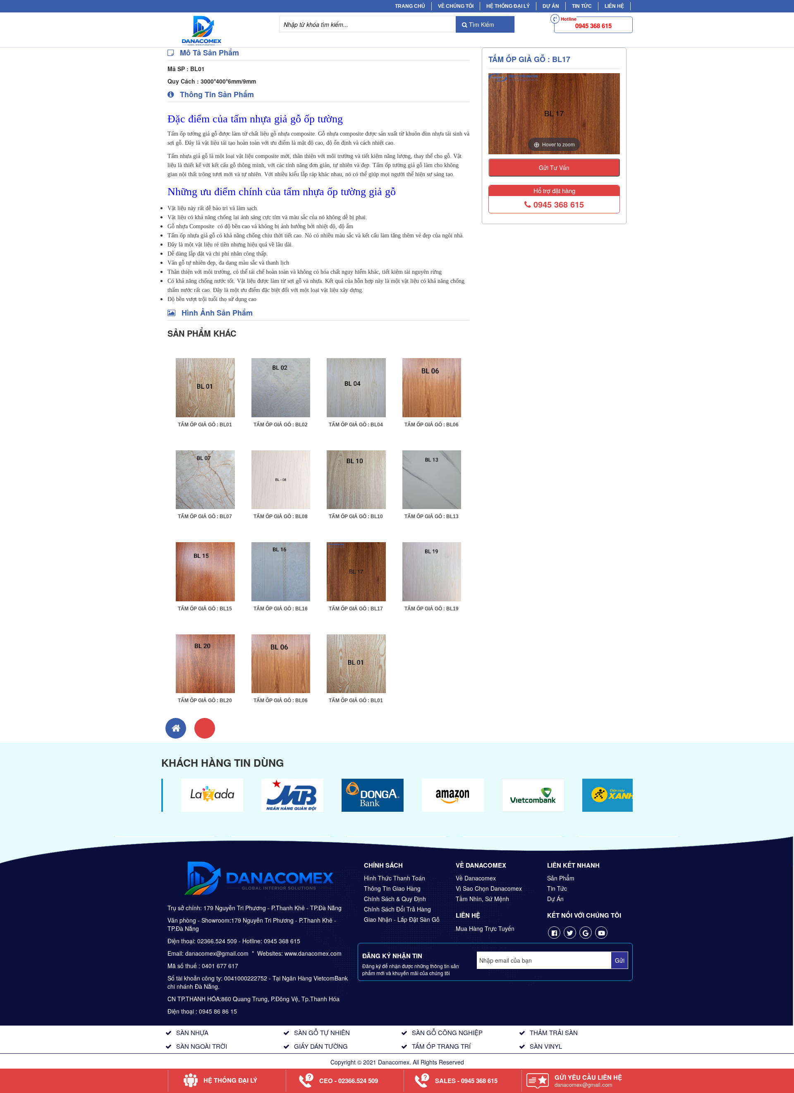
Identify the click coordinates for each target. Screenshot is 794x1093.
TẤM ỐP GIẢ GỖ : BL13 (431, 516)
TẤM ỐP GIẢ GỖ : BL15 (205, 609)
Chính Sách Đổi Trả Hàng (397, 909)
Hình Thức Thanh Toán (394, 878)
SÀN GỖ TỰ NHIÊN (322, 1032)
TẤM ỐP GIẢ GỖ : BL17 (356, 609)
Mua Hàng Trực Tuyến (485, 928)
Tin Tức (557, 888)
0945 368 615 (557, 204)
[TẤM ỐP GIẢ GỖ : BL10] (356, 479)
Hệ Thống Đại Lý (508, 6)
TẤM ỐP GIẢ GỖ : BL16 (281, 609)
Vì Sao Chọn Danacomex (489, 888)
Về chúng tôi (456, 6)
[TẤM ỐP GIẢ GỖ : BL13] (432, 479)
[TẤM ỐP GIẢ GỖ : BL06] (432, 387)
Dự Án (551, 6)
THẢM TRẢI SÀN (554, 1032)
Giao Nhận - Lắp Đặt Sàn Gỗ (402, 919)
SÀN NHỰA (192, 1032)
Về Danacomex (476, 878)
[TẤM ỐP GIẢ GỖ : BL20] (205, 663)
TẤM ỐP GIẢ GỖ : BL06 (431, 425)
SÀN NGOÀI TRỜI (201, 1046)
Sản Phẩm (560, 878)
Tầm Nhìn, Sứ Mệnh (482, 898)
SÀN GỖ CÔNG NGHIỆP (447, 1032)
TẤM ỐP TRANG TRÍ (441, 1046)
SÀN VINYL (546, 1046)
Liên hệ (614, 6)
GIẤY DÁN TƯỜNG (321, 1046)
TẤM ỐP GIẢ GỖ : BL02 (281, 425)
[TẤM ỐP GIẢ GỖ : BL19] (432, 571)
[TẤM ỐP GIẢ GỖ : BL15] (205, 571)
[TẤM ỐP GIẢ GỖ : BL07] (205, 479)
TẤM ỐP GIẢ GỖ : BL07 (205, 516)
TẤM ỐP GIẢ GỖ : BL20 (205, 700)
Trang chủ (410, 6)
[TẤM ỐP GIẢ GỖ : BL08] (281, 479)
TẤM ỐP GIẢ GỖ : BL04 (356, 425)
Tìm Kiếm (480, 24)
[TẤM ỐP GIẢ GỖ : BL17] (356, 571)
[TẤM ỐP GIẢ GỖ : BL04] (356, 387)
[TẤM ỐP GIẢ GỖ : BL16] (281, 571)
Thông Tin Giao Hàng (392, 888)
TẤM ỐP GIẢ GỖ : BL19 (431, 609)
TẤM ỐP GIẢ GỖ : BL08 (281, 516)
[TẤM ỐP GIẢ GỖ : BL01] (205, 387)
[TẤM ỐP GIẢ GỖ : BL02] (281, 387)
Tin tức (582, 6)
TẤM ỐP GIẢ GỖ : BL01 (205, 425)
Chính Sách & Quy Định (395, 898)
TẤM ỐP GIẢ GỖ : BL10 (356, 516)
